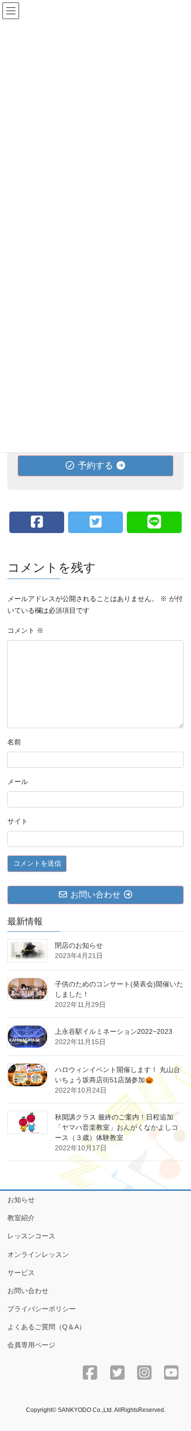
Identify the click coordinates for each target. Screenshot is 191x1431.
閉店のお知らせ (79, 945)
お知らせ (21, 1200)
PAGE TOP (176, 1379)
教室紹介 (21, 1218)
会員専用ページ (31, 1345)
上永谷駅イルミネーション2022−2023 (113, 1031)
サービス (21, 1272)
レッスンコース (31, 1236)
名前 (14, 742)
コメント (25, 630)
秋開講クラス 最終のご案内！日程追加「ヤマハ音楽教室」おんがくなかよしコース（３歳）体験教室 (116, 1127)
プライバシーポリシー (41, 1309)
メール (17, 781)
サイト (17, 821)
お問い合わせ (27, 1291)
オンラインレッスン (38, 1254)
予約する (95, 465)
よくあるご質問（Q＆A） (46, 1327)
